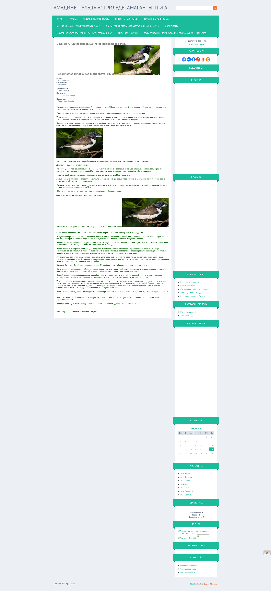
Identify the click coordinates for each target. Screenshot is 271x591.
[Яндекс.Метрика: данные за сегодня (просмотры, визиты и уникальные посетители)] (209, 584)
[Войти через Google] (203, 59)
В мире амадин (186, 312)
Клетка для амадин (188, 286)
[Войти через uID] (184, 59)
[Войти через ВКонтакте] (189, 59)
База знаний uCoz (188, 572)
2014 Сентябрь (186, 491)
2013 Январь (185, 481)
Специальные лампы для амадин (194, 289)
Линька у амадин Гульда (191, 293)
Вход (202, 44)
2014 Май (184, 484)
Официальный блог (188, 565)
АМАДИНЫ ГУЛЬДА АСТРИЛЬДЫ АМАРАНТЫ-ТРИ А (110, 7)
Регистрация (193, 44)
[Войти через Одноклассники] (208, 59)
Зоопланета (185, 315)
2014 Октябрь (186, 495)
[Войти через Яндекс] (198, 59)
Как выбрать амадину (189, 282)
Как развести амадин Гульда (192, 296)
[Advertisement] (189, 128)
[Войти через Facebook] (193, 59)
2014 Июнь (185, 488)
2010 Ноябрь (185, 474)
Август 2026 (196, 429)
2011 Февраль (186, 477)
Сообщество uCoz (188, 569)
